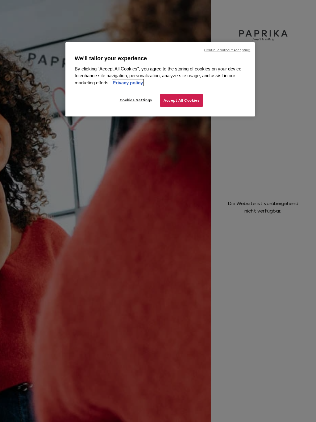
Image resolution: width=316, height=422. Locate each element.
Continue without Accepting (227, 50)
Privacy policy (128, 82)
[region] (160, 79)
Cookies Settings (136, 100)
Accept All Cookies (181, 100)
